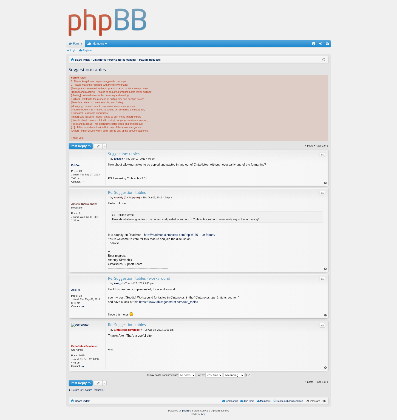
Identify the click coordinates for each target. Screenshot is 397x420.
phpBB (186, 410)
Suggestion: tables (87, 70)
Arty (203, 414)
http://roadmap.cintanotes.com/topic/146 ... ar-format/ (179, 235)
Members (98, 43)
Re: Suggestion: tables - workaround (139, 278)
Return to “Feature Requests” (88, 390)
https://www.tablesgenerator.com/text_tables (168, 302)
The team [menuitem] (249, 401)
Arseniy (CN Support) (84, 204)
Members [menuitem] (265, 401)
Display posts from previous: (162, 375)
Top (325, 183)
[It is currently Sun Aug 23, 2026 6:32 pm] (323, 59)
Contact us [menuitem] (232, 401)
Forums (77, 43)
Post (79, 146)
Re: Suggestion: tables (127, 192)
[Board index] (107, 20)
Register (87, 50)
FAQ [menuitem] (315, 44)
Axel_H (75, 289)
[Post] (109, 158)
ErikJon (75, 165)
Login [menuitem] (321, 44)
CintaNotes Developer (84, 346)
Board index (82, 401)
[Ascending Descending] (234, 375)
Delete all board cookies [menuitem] (289, 401)
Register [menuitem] (328, 44)
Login (73, 50)
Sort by (201, 375)
